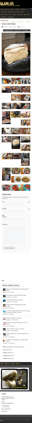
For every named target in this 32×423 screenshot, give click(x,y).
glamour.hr (20, 21)
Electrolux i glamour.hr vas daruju (14, 318)
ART (18, 12)
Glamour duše (8, 349)
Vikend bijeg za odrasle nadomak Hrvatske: (16, 295)
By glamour (22, 26)
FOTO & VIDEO (4, 14)
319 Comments (15, 319)
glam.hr (28, 21)
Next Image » (26, 30)
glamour (13, 21)
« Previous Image (8, 30)
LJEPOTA (17, 9)
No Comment (11, 292)
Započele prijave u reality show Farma (15, 347)
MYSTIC (22, 12)
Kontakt (14, 14)
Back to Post (18, 30)
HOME (2, 9)
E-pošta (4, 208)
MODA (11, 9)
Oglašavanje (26, 14)
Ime (3, 201)
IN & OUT (7, 9)
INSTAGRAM (10, 17)
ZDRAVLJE (23, 9)
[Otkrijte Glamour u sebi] (10, 6)
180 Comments (15, 330)
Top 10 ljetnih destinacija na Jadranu (14, 300)
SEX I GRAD (3, 12)
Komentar (4, 224)
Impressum (19, 14)
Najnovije (5, 285)
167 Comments (11, 343)
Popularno (10, 285)
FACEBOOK (3, 17)
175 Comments (11, 336)
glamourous (5, 21)
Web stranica (4, 216)
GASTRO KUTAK (11, 12)
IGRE (10, 14)
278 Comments (11, 326)
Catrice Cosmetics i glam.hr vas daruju (15, 328)
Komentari (16, 285)
